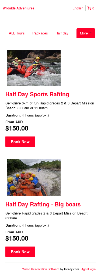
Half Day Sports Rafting (37, 94)
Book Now (20, 141)
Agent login (88, 269)
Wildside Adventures (18, 8)
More (84, 33)
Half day (61, 33)
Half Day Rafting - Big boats (43, 204)
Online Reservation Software (40, 269)
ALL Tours (17, 33)
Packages (40, 33)
